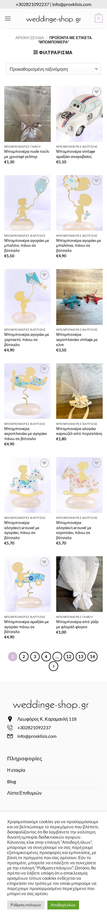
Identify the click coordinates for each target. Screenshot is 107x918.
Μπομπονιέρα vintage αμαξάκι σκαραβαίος (75, 154)
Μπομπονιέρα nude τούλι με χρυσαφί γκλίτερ (26, 154)
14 (92, 656)
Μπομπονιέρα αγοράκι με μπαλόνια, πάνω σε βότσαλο (78, 245)
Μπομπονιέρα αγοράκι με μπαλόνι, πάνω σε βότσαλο (26, 245)
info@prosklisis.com (71, 4)
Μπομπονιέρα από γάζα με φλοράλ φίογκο (77, 624)
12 (68, 656)
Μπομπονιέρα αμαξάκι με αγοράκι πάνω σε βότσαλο (26, 626)
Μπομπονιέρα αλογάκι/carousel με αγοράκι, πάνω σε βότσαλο (21, 530)
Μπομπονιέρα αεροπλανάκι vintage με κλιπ (77, 339)
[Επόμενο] (53, 666)
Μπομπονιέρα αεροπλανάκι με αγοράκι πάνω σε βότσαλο (25, 433)
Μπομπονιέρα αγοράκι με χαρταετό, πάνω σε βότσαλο (26, 339)
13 (80, 656)
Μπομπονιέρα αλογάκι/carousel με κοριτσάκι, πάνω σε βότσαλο (73, 530)
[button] (7, 18)
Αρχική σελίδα (29, 37)
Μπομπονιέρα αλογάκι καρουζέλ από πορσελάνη (79, 431)
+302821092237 (32, 4)
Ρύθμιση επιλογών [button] (26, 905)
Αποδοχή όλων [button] (63, 905)
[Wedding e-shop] (53, 18)
